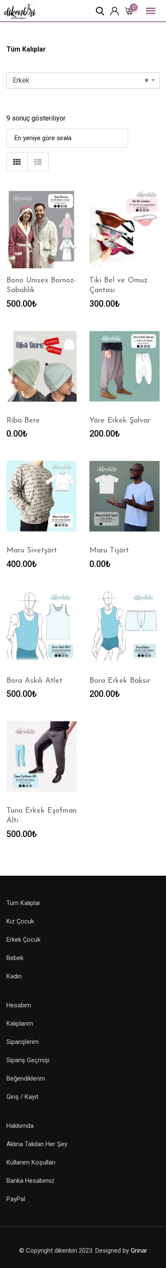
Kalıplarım (19, 1023)
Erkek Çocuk (23, 939)
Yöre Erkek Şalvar (119, 421)
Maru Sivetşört (31, 551)
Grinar (139, 1250)
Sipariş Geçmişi (27, 1060)
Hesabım (18, 1005)
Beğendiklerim (25, 1078)
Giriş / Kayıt (22, 1097)
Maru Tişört (109, 551)
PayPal (15, 1199)
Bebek (14, 958)
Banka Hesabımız (30, 1181)
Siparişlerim (22, 1042)
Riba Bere (23, 421)
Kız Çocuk (20, 921)
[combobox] (83, 80)
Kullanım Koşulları (30, 1162)
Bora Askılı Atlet (34, 681)
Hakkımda (20, 1126)
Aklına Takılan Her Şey (36, 1144)
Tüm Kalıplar (23, 903)
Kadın (14, 976)
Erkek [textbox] (81, 80)
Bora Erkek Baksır (119, 681)
